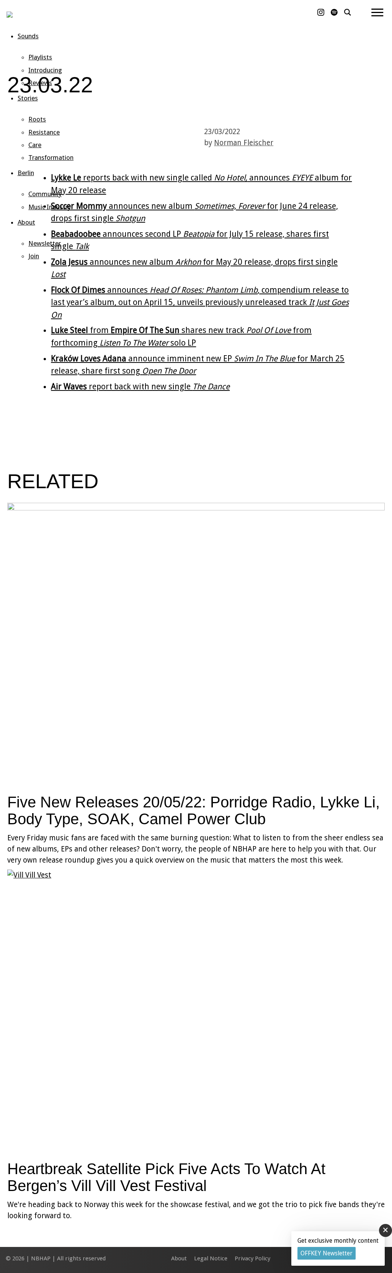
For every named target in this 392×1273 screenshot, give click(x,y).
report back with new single (140, 386)
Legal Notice (210, 1258)
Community (45, 194)
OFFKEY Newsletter (327, 1253)
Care (34, 145)
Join (33, 256)
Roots (37, 119)
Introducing (45, 70)
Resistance (44, 132)
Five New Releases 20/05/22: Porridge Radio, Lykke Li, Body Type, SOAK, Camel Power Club (193, 810)
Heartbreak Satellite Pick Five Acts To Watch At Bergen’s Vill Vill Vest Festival (166, 1177)
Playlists (40, 57)
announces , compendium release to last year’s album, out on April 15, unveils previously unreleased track (200, 302)
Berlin (26, 173)
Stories (28, 98)
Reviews (40, 83)
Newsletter (44, 243)
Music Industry (49, 207)
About (26, 222)
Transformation (51, 157)
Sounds (28, 36)
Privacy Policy (252, 1258)
